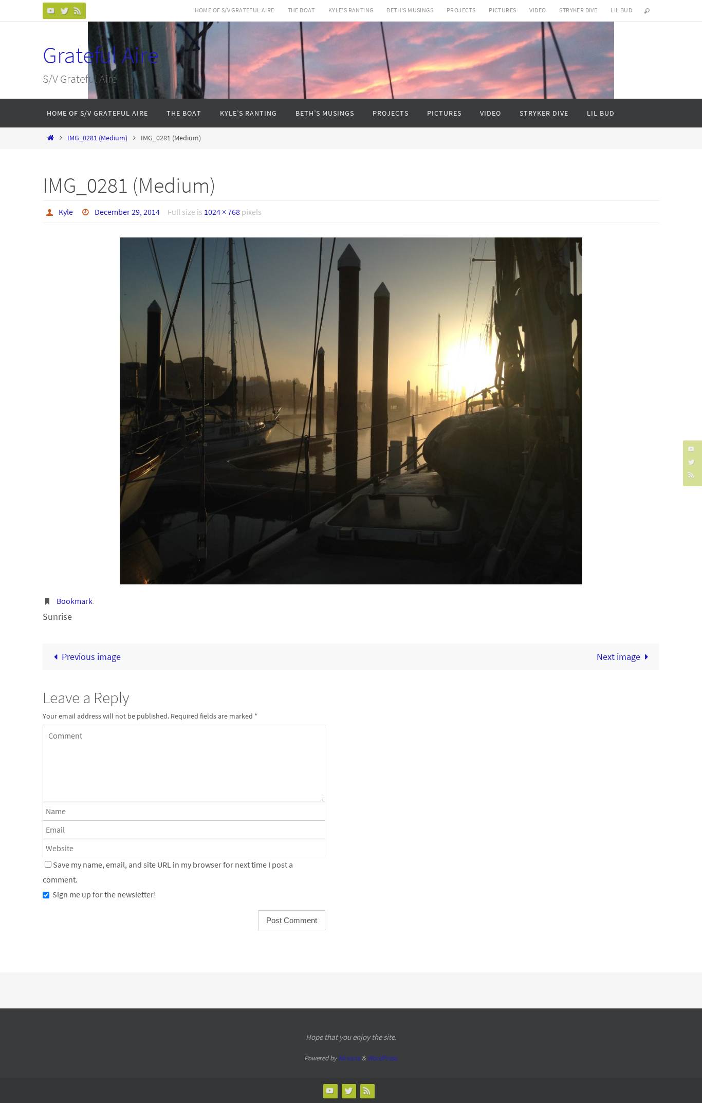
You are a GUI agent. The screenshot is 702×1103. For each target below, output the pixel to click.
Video (537, 10)
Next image (618, 657)
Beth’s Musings (409, 10)
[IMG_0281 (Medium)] (351, 410)
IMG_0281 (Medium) (97, 137)
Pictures (502, 10)
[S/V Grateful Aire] (64, 11)
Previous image (91, 657)
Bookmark (75, 601)
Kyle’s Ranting (351, 10)
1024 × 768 (222, 212)
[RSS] (77, 11)
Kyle (66, 212)
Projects (461, 10)
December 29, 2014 (127, 212)
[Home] (50, 137)
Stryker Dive (578, 10)
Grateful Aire (101, 55)
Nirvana (349, 1058)
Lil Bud (621, 10)
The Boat (301, 10)
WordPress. (382, 1058)
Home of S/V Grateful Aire (234, 10)
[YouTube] (51, 11)
